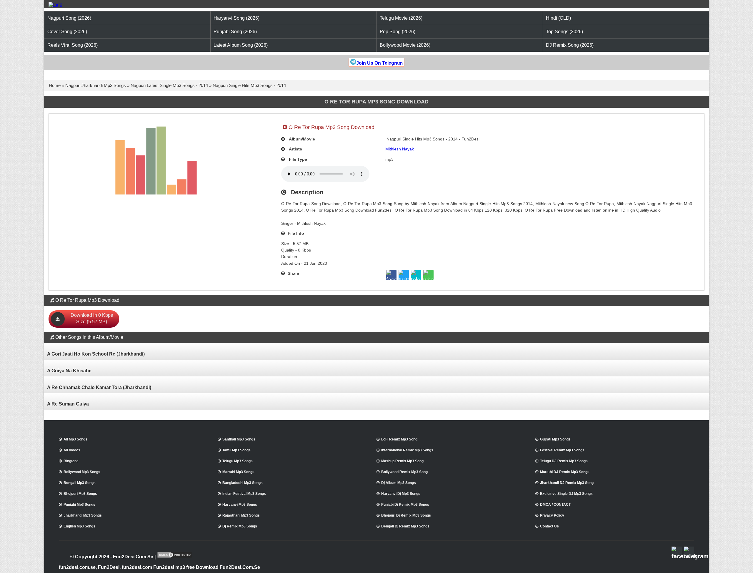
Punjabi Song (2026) (235, 31)
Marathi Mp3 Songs (238, 472)
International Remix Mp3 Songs (407, 450)
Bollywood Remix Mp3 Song (404, 472)
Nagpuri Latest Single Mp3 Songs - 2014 (169, 85)
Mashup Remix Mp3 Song (402, 461)
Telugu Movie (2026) (401, 18)
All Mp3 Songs (75, 439)
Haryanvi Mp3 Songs (239, 504)
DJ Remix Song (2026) (570, 45)
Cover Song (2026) (67, 31)
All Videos (72, 450)
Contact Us (549, 526)
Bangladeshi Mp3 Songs (242, 483)
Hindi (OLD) (558, 18)
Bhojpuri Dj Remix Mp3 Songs (406, 515)
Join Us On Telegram (379, 63)
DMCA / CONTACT (555, 504)
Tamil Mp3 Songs (236, 450)
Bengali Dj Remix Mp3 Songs (405, 526)
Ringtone (71, 461)
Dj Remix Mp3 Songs (239, 526)
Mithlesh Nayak (399, 149)
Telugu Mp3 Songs (237, 461)
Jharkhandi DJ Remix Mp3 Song (567, 483)
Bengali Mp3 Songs (80, 483)
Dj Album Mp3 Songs (398, 483)
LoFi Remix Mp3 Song (399, 439)
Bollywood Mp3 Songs (82, 472)
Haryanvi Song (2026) (236, 18)
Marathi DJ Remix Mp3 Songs (564, 472)
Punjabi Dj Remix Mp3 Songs (405, 504)
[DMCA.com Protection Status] (174, 557)
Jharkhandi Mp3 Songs (83, 515)
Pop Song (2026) (397, 31)
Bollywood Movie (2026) (405, 45)
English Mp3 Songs (79, 526)
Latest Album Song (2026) (241, 45)
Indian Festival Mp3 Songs (244, 494)
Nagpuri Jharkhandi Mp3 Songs (95, 85)
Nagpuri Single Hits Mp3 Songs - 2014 (249, 85)
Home (55, 85)
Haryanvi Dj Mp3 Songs (400, 494)
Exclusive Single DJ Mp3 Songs (566, 494)
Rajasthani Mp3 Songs (241, 515)
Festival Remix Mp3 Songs (562, 450)
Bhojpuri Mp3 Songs (80, 494)
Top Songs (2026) (564, 31)
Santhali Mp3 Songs (238, 439)
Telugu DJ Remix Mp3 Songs (564, 461)
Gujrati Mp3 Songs (555, 439)
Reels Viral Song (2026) (72, 45)
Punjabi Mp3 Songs (79, 504)
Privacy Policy (552, 515)
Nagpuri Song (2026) (69, 18)
